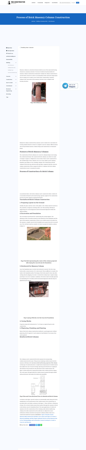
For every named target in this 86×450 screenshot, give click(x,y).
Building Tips (10, 70)
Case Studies (55, 2)
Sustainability (9, 59)
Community (40, 2)
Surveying (8, 94)
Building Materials (11, 67)
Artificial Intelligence (11, 56)
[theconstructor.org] (12, 2)
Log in (73, 2)
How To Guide (9, 82)
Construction (9, 79)
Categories (47, 2)
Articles (33, 2)
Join (77, 2)
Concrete (8, 76)
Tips (7, 97)
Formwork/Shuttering (12, 72)
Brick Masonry (11, 65)
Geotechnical (9, 85)
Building (8, 62)
